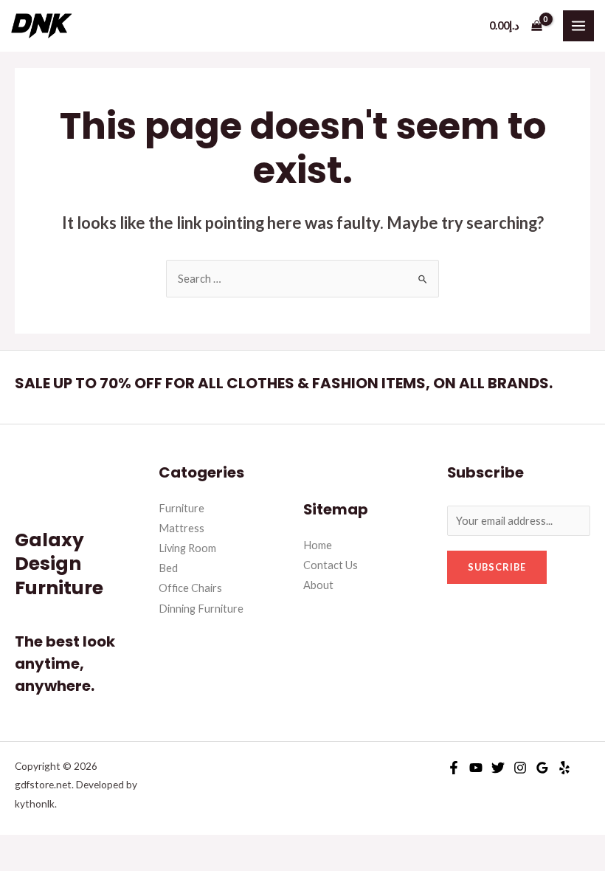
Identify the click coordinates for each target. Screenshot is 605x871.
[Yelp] (564, 767)
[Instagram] (520, 767)
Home (317, 545)
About (318, 585)
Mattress (181, 528)
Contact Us (330, 565)
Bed (168, 568)
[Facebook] (453, 767)
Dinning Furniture (201, 608)
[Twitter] (498, 767)
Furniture (181, 508)
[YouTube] (476, 767)
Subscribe (497, 567)
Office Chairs (190, 588)
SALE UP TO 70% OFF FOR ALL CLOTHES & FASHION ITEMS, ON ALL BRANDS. (284, 383)
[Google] (542, 767)
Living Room (187, 548)
